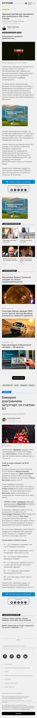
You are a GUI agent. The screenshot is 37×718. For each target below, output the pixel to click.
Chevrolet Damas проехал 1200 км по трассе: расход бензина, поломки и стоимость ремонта (17, 313)
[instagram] (12, 656)
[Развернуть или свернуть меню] (34, 3)
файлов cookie (25, 709)
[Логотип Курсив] (7, 3)
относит (5, 147)
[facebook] (5, 656)
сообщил (21, 78)
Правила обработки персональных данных (19, 675)
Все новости (8, 385)
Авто (16, 385)
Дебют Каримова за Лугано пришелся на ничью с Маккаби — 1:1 (18, 626)
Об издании (8, 664)
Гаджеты (23, 385)
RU (30, 3)
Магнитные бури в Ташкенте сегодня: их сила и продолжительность (16, 279)
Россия (19, 32)
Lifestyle (6, 392)
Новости (5, 9)
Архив (6, 671)
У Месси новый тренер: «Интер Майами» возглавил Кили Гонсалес (16, 619)
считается (6, 159)
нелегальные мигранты (9, 32)
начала (25, 450)
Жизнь (31, 385)
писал (24, 583)
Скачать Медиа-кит (11, 683)
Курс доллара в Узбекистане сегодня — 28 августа (16, 346)
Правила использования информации (17, 668)
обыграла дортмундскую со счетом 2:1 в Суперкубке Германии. (19, 504)
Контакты (8, 679)
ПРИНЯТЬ (18, 713)
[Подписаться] (34, 648)
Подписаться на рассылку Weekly (14, 646)
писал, (24, 168)
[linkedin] (25, 656)
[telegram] (18, 656)
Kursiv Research (10, 687)
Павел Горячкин (13, 27)
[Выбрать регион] (26, 3)
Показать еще (18, 378)
